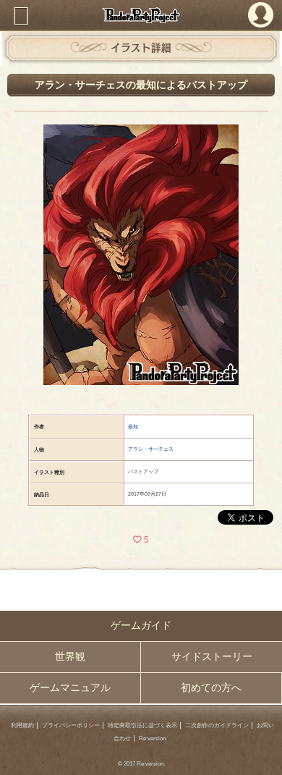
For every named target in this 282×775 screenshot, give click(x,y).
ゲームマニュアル (70, 687)
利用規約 (22, 725)
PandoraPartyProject (141, 15)
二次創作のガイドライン (217, 725)
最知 (133, 426)
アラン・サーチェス (151, 449)
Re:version (152, 738)
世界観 (70, 656)
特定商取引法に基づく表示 (142, 725)
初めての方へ (211, 687)
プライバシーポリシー (71, 725)
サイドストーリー (211, 656)
